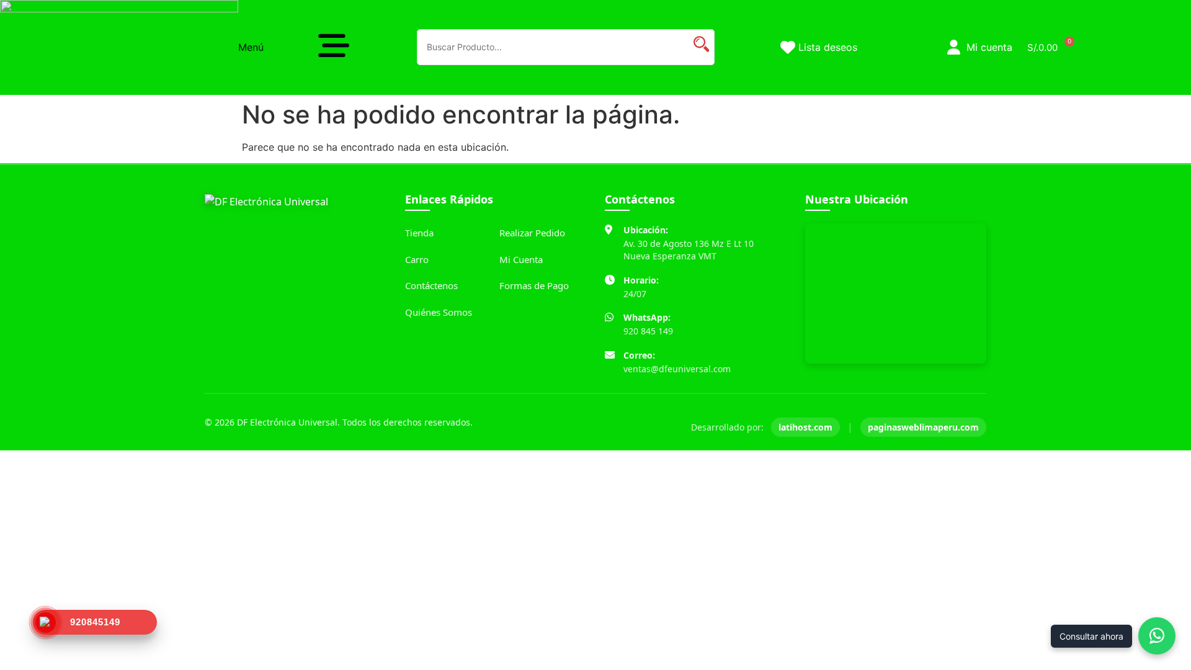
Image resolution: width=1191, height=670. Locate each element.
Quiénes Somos (438, 312)
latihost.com (805, 427)
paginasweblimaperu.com (923, 427)
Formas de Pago (534, 285)
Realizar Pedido (532, 232)
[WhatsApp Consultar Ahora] (1156, 635)
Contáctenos (431, 285)
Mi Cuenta (521, 259)
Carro (417, 259)
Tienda (419, 232)
